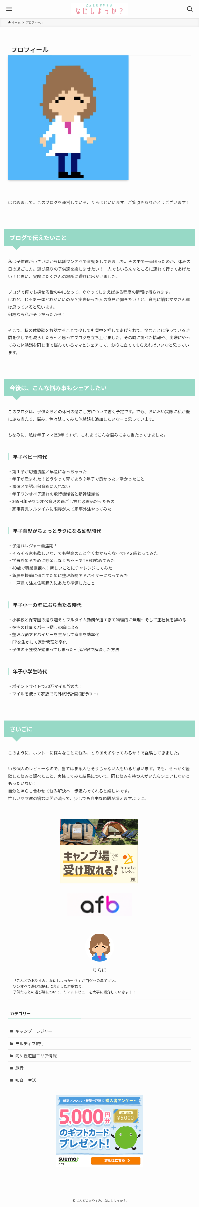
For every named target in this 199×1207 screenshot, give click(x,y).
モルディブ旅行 (29, 1043)
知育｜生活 (25, 1080)
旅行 (19, 1068)
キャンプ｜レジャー (33, 1031)
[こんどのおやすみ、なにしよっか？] (99, 9)
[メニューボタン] (9, 9)
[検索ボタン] (190, 9)
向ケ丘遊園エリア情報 (36, 1055)
